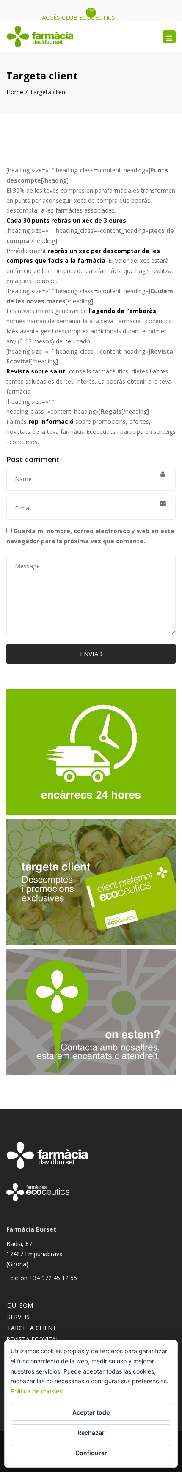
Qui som (20, 1305)
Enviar (91, 653)
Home (14, 92)
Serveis (18, 1317)
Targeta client (31, 1328)
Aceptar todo (91, 1412)
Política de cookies (36, 1391)
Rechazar (91, 1432)
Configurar (91, 1452)
